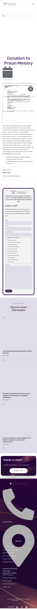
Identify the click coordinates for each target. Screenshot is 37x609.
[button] (32, 4)
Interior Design (11, 257)
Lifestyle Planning (12, 240)
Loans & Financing (12, 248)
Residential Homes (12, 244)
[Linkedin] (17, 607)
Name (6, 220)
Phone (6, 226)
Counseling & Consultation (14, 242)
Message (7, 264)
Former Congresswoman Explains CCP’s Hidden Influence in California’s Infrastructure (17, 440)
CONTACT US (18, 470)
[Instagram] (21, 607)
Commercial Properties (13, 246)
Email (9, 231)
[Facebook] (26, 607)
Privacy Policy (15, 600)
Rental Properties (12, 253)
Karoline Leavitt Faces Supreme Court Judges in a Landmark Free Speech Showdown (16, 395)
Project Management (13, 259)
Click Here (19, 159)
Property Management (13, 255)
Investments (11, 261)
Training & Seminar (12, 251)
